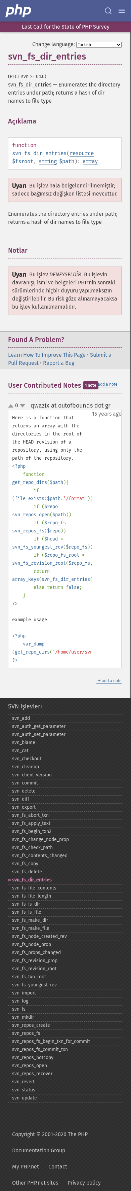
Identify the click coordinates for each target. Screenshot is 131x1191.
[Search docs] (108, 10)
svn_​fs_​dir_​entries (32, 880)
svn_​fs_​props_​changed (36, 952)
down (22, 406)
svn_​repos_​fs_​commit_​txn (40, 1049)
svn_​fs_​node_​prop (31, 944)
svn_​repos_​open (29, 1066)
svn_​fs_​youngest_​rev (34, 985)
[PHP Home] (18, 11)
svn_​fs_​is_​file (26, 912)
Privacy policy (84, 1183)
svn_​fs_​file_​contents (34, 888)
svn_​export (24, 807)
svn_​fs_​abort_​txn (30, 815)
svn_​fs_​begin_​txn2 (31, 831)
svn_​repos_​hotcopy (32, 1057)
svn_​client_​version (32, 775)
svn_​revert (23, 1082)
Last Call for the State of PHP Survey (66, 27)
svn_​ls (19, 1009)
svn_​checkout (26, 759)
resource (82, 153)
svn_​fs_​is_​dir (26, 904)
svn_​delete (24, 791)
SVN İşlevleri (25, 706)
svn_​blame (23, 742)
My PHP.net (25, 1166)
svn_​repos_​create (31, 1025)
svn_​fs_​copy (25, 864)
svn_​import (24, 993)
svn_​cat (20, 751)
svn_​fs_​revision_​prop (34, 961)
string (48, 161)
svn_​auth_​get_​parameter (39, 726)
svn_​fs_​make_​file (30, 928)
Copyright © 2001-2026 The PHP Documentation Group (50, 1142)
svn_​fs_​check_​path (32, 847)
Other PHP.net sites (35, 1183)
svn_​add (21, 718)
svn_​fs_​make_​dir (30, 920)
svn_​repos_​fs (26, 1033)
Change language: (53, 44)
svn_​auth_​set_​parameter (39, 734)
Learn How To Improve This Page (47, 355)
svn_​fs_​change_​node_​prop (40, 839)
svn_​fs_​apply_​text (31, 823)
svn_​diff (20, 799)
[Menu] (121, 10)
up (12, 406)
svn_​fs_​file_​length (31, 896)
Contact (57, 1166)
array (90, 161)
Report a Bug (58, 363)
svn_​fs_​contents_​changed (40, 856)
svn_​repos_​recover (32, 1074)
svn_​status (23, 1090)
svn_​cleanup (25, 767)
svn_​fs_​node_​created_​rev (39, 936)
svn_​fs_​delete (27, 872)
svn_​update (24, 1098)
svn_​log (20, 1001)
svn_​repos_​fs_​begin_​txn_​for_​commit (51, 1041)
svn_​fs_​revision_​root (34, 969)
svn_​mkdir (23, 1017)
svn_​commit (25, 783)
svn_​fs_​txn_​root (29, 977)
